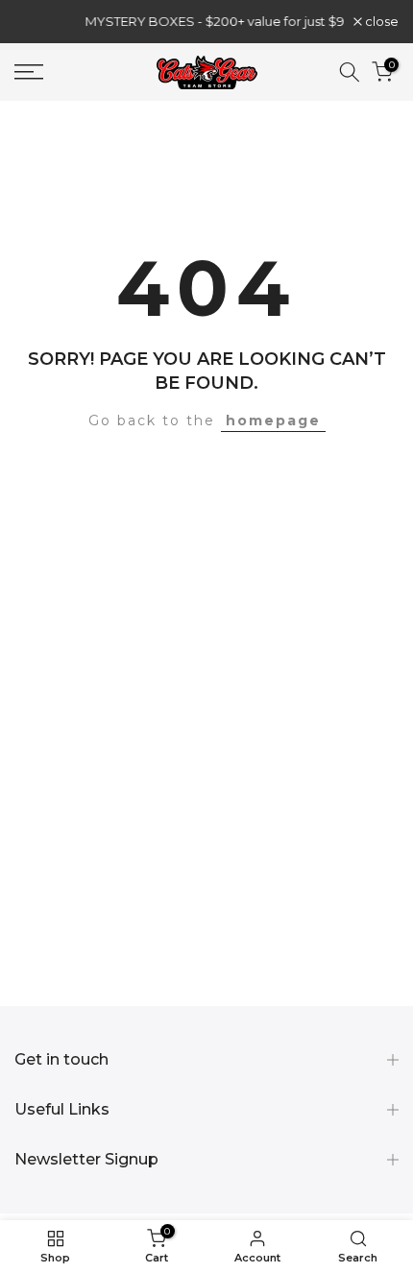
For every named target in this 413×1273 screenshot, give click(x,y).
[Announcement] (194, 21)
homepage (273, 420)
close (380, 21)
